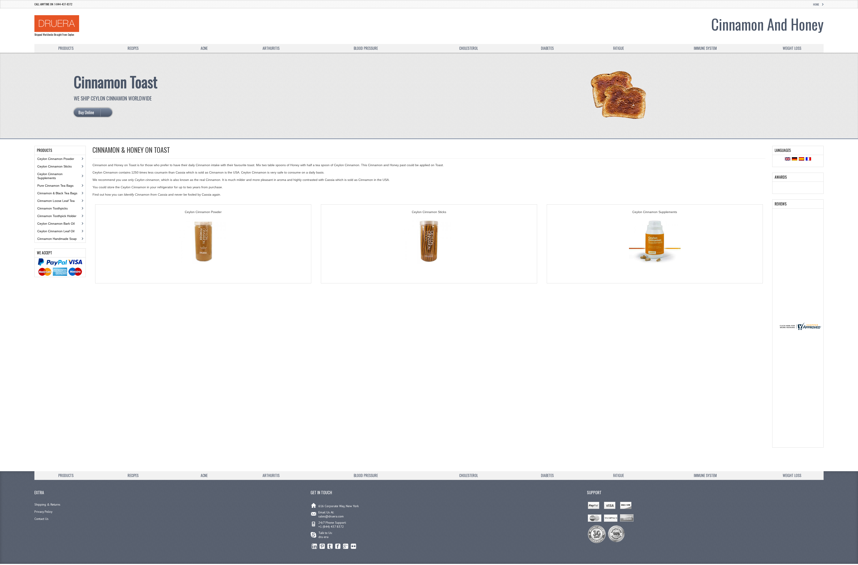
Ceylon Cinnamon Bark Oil (56, 223)
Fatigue (618, 48)
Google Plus (346, 546)
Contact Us (41, 519)
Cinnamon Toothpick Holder (56, 216)
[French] (808, 159)
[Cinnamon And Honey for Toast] (619, 118)
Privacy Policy (43, 512)
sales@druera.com (331, 516)
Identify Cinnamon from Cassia (145, 194)
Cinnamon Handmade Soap (57, 239)
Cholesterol (468, 48)
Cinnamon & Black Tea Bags (57, 193)
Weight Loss (792, 48)
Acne (204, 48)
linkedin (314, 546)
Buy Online (203, 274)
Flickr (353, 546)
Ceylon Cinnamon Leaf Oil (55, 231)
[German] (794, 159)
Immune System (705, 48)
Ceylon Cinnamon (133, 187)
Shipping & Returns (47, 504)
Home (816, 4)
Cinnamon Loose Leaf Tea (56, 201)
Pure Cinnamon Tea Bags (55, 185)
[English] (787, 159)
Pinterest (322, 546)
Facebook (338, 546)
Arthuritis (271, 48)
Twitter (330, 546)
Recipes (133, 48)
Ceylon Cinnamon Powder (55, 159)
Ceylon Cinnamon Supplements (50, 176)
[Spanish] (801, 159)
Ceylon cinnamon (147, 180)
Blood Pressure (366, 48)
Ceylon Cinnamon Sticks (54, 166)
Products (66, 48)
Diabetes (547, 48)
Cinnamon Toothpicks (52, 208)
